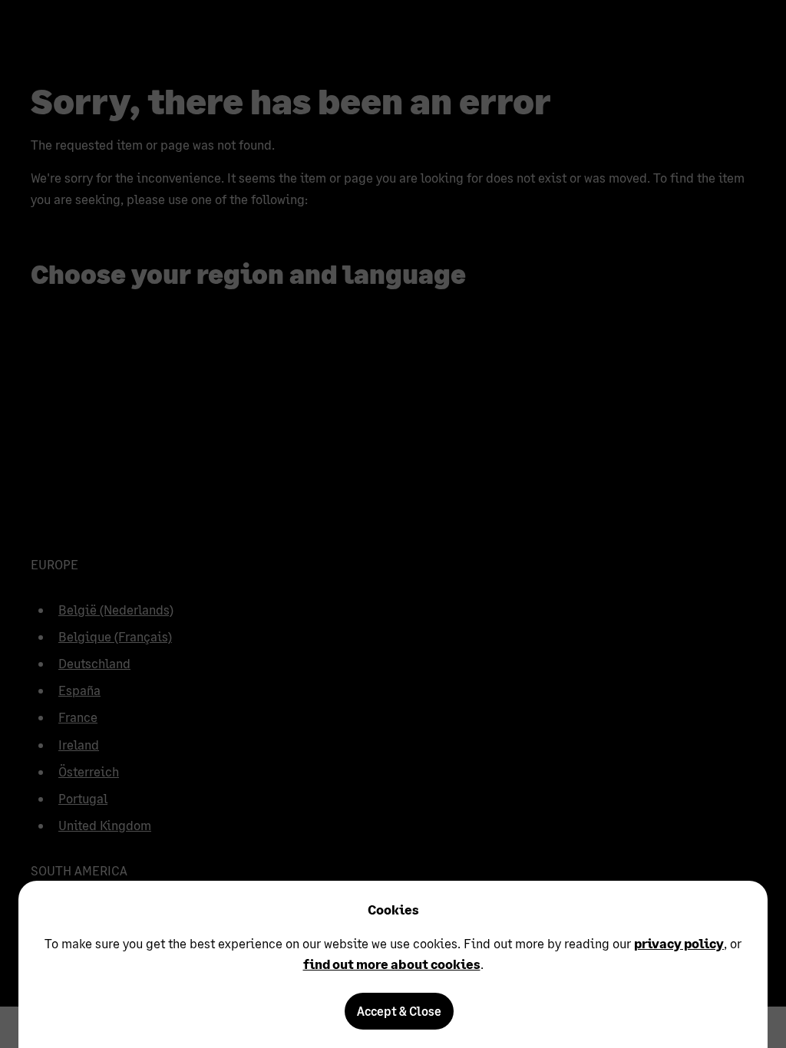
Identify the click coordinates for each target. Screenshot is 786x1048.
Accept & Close (399, 1011)
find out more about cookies (392, 964)
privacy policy (679, 943)
